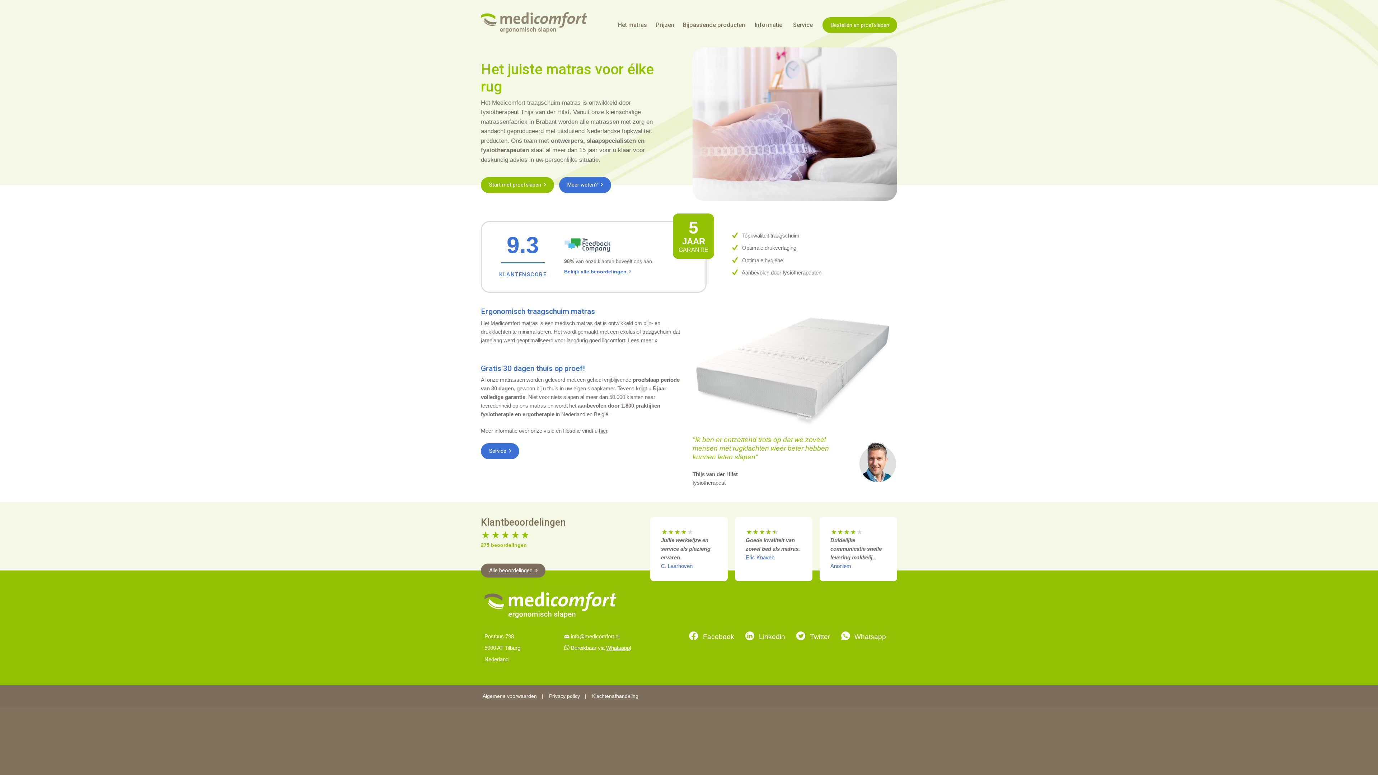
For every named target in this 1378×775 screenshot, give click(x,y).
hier (603, 431)
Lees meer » (642, 340)
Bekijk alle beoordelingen (596, 271)
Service (498, 451)
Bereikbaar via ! (601, 648)
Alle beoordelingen (511, 570)
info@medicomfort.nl (595, 636)
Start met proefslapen (516, 185)
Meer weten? (583, 185)
